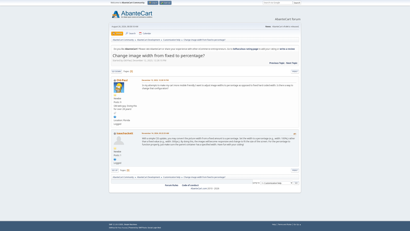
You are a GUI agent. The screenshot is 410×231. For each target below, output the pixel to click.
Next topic (291, 63)
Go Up (115, 170)
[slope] (115, 159)
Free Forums (122, 228)
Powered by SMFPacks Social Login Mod (145, 228)
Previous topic (277, 63)
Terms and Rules (284, 224)
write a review (287, 48)
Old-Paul (122, 80)
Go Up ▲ (297, 224)
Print (295, 71)
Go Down (116, 71)
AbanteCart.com (199, 188)
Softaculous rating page (245, 48)
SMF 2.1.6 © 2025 (116, 224)
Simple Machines (130, 224)
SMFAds (112, 228)
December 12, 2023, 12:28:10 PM (155, 80)
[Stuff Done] (115, 116)
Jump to (256, 182)
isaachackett (125, 133)
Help (274, 224)
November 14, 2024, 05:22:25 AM (155, 133)
